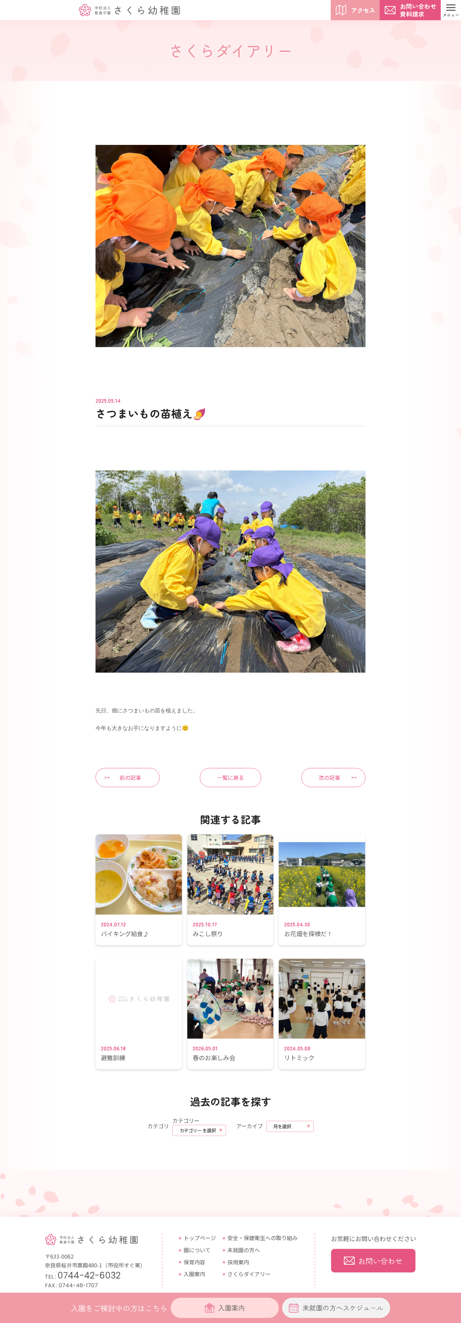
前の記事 (130, 777)
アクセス (363, 10)
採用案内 (238, 1262)
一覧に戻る (230, 777)
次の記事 (329, 777)
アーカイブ (249, 1126)
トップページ (200, 1238)
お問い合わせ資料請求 (418, 10)
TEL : (82, 1277)
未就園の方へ (243, 1250)
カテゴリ (158, 1126)
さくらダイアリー (249, 1274)
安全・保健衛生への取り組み (262, 1238)
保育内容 (194, 1262)
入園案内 (194, 1274)
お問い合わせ (380, 1260)
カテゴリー (185, 1120)
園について (197, 1250)
